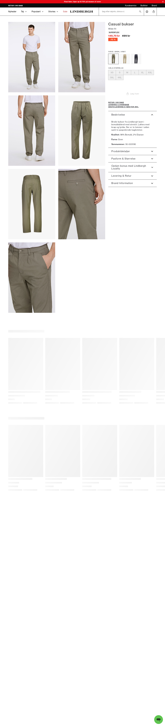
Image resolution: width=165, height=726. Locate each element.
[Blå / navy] (136, 59)
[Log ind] (146, 11)
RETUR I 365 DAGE (15, 6)
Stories (51, 11)
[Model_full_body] (31, 57)
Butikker (144, 5)
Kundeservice (130, 5)
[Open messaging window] (158, 719)
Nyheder (12, 11)
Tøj (22, 11)
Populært (36, 11)
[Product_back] (31, 204)
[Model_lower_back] (31, 130)
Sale (65, 11)
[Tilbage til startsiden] (81, 11)
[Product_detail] (81, 204)
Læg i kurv (134, 94)
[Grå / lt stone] (125, 59)
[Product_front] (81, 130)
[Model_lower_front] (81, 57)
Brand (154, 5)
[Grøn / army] (113, 59)
